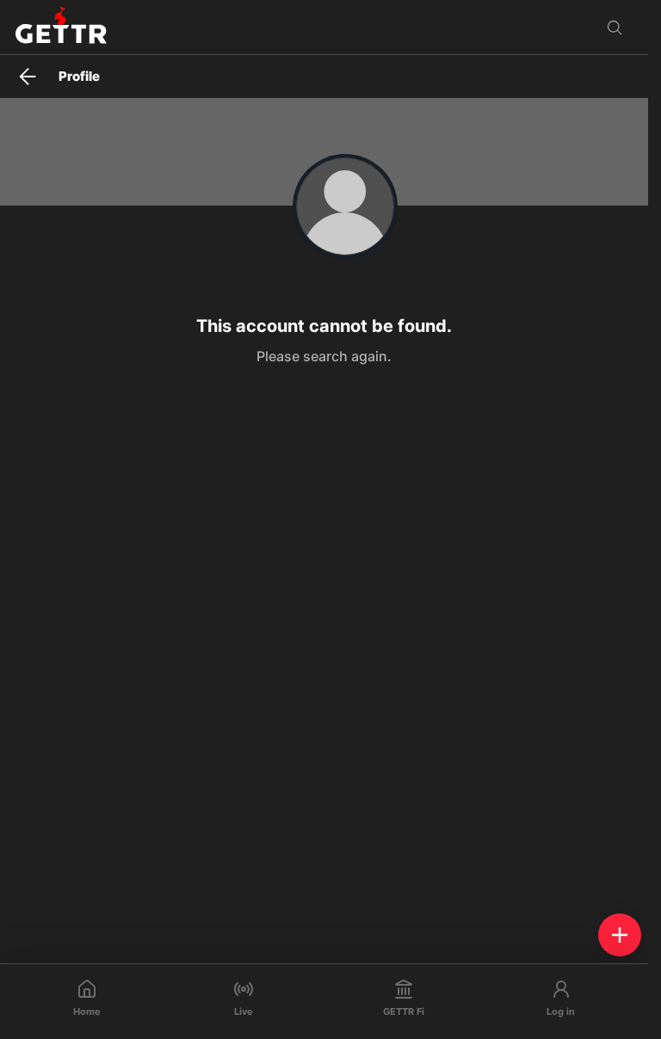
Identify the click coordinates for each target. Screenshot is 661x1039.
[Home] (61, 27)
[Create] (619, 934)
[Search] (614, 27)
